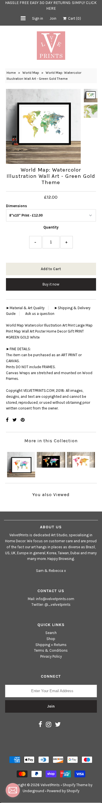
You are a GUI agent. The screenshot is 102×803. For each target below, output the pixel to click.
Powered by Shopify (63, 791)
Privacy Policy (51, 656)
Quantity (51, 227)
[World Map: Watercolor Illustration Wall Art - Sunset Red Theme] (81, 458)
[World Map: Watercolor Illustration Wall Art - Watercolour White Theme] (21, 463)
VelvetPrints (50, 785)
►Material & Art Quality (25, 308)
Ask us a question (39, 313)
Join (53, 18)
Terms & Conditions (51, 650)
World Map (30, 73)
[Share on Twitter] (15, 420)
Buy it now (50, 284)
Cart (73, 18)
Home (11, 73)
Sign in (37, 18)
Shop (50, 639)
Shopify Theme (75, 785)
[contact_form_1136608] (13, 790)
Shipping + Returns (51, 645)
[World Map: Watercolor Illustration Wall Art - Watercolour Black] (51, 458)
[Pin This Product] (23, 420)
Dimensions (16, 206)
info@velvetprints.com (55, 599)
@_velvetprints (57, 604)
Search (51, 633)
